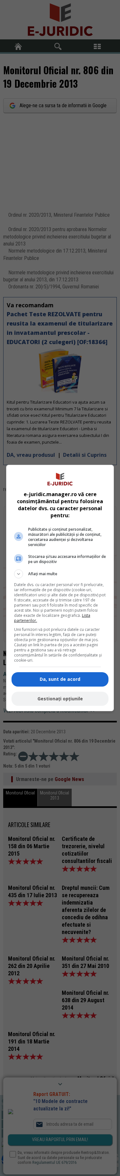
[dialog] (60, 588)
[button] (60, 573)
